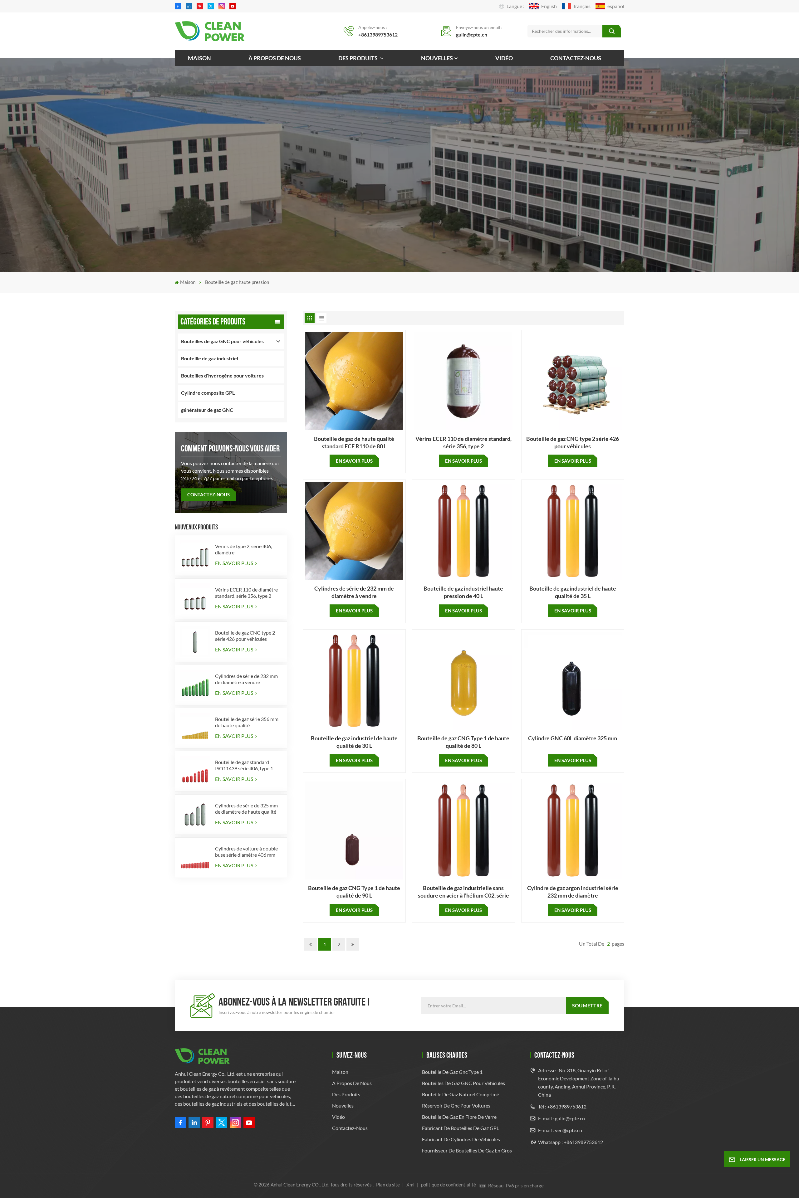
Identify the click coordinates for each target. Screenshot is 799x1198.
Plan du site (388, 1184)
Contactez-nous (575, 58)
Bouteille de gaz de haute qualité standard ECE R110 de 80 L (354, 442)
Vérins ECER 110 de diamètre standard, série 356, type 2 (246, 593)
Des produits (358, 58)
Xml (410, 1184)
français (582, 6)
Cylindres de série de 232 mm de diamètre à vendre (246, 679)
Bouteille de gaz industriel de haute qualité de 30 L (354, 742)
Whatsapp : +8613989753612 (570, 1142)
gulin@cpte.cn (471, 34)
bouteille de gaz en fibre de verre (459, 1117)
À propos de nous (274, 58)
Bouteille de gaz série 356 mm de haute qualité (246, 722)
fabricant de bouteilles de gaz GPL (460, 1128)
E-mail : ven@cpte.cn (560, 1130)
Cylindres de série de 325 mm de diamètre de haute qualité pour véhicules (246, 808)
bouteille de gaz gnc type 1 (452, 1072)
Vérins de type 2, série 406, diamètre (243, 549)
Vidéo (504, 58)
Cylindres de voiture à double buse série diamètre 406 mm (246, 851)
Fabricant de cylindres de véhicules (461, 1139)
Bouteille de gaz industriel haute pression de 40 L (463, 592)
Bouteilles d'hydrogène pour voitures (222, 375)
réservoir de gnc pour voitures (456, 1105)
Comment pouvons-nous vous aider (230, 448)
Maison (199, 58)
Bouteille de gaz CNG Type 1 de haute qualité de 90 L (354, 891)
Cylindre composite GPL (208, 393)
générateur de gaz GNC (207, 410)
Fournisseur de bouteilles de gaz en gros (467, 1150)
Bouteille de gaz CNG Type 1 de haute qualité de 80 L (463, 742)
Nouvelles (437, 58)
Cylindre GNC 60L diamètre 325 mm (572, 738)
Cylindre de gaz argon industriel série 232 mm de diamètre (572, 891)
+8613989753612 (378, 34)
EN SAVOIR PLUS (234, 563)
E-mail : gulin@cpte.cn (561, 1118)
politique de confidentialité (448, 1184)
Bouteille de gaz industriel (209, 358)
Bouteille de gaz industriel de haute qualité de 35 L (572, 592)
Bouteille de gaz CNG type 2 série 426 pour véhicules (245, 636)
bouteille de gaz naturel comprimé (460, 1094)
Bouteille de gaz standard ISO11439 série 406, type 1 (244, 765)
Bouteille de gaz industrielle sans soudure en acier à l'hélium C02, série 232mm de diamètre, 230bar (463, 891)
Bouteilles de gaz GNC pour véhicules (222, 341)
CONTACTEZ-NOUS (208, 494)
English (549, 6)
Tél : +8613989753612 (562, 1106)
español (615, 6)
